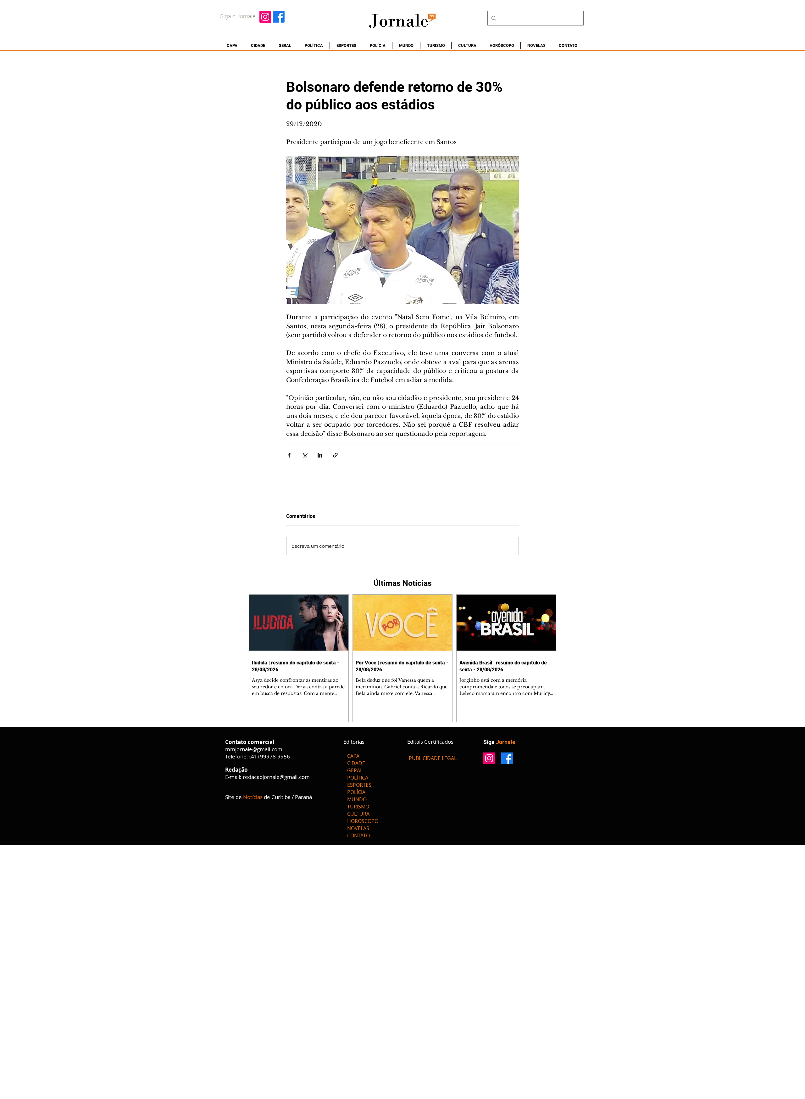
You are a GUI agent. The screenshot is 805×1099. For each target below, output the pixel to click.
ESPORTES (359, 784)
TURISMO (358, 806)
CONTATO (358, 835)
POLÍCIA (356, 792)
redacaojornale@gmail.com (276, 776)
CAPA (353, 755)
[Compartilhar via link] (335, 455)
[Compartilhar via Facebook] (289, 455)
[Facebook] (279, 17)
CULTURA (358, 813)
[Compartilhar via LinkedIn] (320, 455)
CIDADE (356, 763)
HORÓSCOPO (362, 821)
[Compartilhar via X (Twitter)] (305, 455)
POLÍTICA (357, 777)
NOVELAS (358, 828)
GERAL (355, 770)
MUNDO (357, 799)
